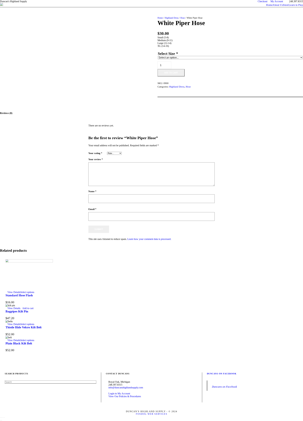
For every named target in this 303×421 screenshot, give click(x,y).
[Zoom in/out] (0, 417)
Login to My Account (119, 393)
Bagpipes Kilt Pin (17, 311)
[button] (26, 308)
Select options (27, 292)
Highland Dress (171, 18)
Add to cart (171, 73)
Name (92, 191)
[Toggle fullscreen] (1, 417)
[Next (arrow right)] (1, 420)
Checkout (262, 1)
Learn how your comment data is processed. (149, 239)
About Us (278, 5)
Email (92, 209)
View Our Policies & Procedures (124, 396)
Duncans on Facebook (222, 373)
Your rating (95, 153)
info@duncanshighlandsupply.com (125, 387)
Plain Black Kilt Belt (19, 343)
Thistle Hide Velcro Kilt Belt (24, 327)
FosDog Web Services (151, 414)
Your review (95, 159)
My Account (276, 1)
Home (269, 5)
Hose (182, 18)
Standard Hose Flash (19, 295)
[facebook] (39, 1)
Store (286, 5)
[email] (33, 1)
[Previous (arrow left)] (0, 420)
